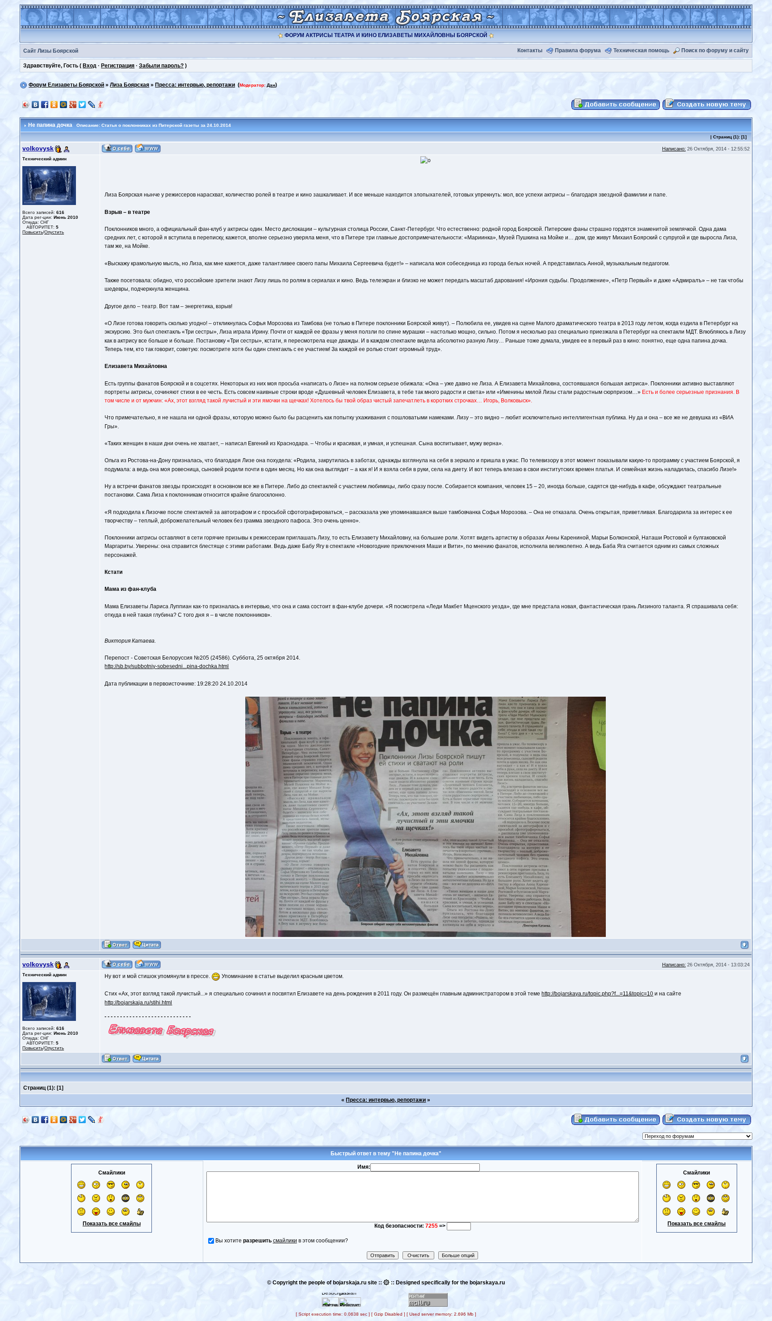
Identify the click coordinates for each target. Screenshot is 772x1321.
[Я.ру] (101, 104)
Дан (271, 85)
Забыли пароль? (161, 66)
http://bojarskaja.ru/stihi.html (138, 1002)
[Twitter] (82, 104)
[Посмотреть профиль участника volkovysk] (117, 148)
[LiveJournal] (91, 104)
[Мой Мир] (63, 104)
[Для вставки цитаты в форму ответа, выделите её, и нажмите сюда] (147, 944)
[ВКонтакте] (35, 104)
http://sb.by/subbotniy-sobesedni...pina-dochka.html (167, 666)
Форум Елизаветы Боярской (66, 85)
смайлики (285, 1240)
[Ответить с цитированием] (116, 944)
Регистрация (117, 66)
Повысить (32, 232)
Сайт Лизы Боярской (50, 51)
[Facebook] (45, 104)
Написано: (674, 148)
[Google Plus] (73, 104)
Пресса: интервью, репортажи (195, 85)
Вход (89, 66)
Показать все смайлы (112, 1224)
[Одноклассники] (54, 104)
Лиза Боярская (129, 85)
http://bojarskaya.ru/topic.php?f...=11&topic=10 (597, 994)
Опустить (54, 232)
